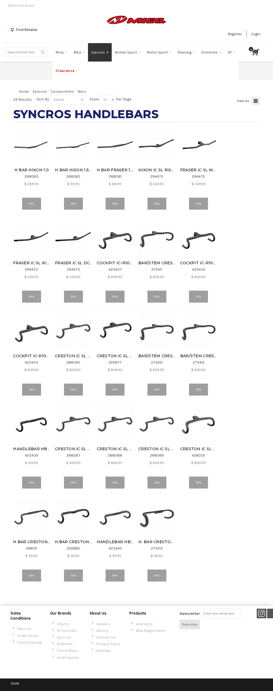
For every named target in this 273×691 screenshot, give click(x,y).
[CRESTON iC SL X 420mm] (156, 423)
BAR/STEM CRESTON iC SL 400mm (174, 355)
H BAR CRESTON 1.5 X (35, 541)
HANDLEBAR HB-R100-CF (39, 448)
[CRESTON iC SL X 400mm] (115, 423)
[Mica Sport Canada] (136, 20)
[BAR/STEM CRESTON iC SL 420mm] (156, 238)
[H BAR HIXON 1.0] (31, 145)
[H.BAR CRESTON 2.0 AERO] (73, 516)
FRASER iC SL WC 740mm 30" (210, 170)
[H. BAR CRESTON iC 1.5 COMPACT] (156, 516)
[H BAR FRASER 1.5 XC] (115, 145)
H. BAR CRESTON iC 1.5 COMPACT (172, 541)
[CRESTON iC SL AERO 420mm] (115, 330)
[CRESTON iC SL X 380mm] (73, 423)
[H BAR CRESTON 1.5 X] (31, 516)
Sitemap (103, 650)
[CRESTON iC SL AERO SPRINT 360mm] (198, 423)
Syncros (64, 637)
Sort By (43, 99)
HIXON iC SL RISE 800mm (164, 170)
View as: (243, 101)
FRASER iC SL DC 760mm (80, 263)
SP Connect (67, 630)
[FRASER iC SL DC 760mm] (73, 238)
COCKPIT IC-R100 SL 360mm (209, 263)
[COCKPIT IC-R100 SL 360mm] (198, 238)
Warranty (144, 624)
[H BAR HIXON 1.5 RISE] (73, 145)
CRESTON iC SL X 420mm (164, 448)
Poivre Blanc (67, 650)
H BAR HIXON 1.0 (31, 170)
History (102, 630)
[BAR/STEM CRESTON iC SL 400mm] (156, 330)
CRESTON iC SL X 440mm (80, 355)
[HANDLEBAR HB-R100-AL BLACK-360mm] (115, 516)
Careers (103, 624)
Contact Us (106, 637)
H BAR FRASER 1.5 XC (118, 170)
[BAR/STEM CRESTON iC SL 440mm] (198, 330)
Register (235, 34)
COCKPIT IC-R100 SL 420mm (126, 263)
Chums (63, 624)
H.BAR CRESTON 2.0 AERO (82, 541)
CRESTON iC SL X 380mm (80, 448)
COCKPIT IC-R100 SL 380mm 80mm (49, 355)
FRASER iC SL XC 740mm (38, 263)
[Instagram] (261, 613)
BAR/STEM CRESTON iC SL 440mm (215, 355)
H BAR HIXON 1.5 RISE (77, 170)
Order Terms (27, 635)
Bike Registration (151, 630)
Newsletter (189, 613)
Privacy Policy (108, 644)
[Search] (42, 52)
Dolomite (65, 644)
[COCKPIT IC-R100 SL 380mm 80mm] (31, 330)
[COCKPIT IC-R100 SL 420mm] (115, 238)
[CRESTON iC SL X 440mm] (73, 330)
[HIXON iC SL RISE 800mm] (156, 145)
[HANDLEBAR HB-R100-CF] (31, 423)
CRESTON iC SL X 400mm (122, 448)
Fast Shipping (29, 642)
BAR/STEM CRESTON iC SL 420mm (173, 263)
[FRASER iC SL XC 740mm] (31, 238)
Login (255, 34)
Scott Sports (68, 657)
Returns (24, 629)
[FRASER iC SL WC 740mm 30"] (198, 145)
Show (94, 99)
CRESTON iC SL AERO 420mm (127, 355)
